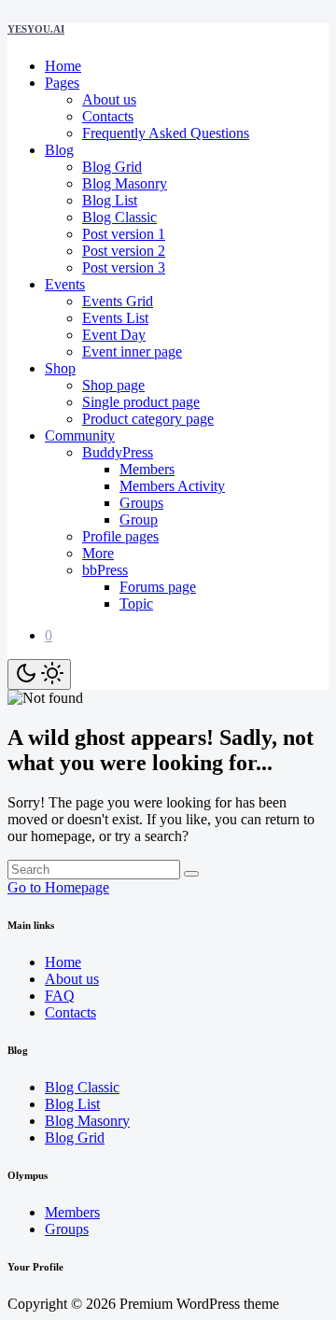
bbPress (105, 570)
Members (147, 469)
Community (80, 435)
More (98, 553)
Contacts (107, 116)
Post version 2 (123, 251)
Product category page (148, 419)
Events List (115, 318)
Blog (59, 150)
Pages (62, 83)
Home (63, 66)
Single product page (141, 402)
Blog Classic (119, 217)
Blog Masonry (124, 183)
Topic (136, 603)
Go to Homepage (58, 887)
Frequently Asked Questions (165, 133)
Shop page (113, 385)
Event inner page (132, 351)
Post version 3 (123, 267)
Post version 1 (123, 234)
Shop (60, 368)
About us (109, 99)
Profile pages (120, 536)
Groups (141, 503)
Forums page (157, 587)
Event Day (114, 335)
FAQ (60, 996)
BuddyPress (117, 452)
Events (65, 284)
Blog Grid (112, 167)
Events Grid (117, 301)
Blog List (109, 200)
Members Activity (172, 486)
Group (138, 519)
